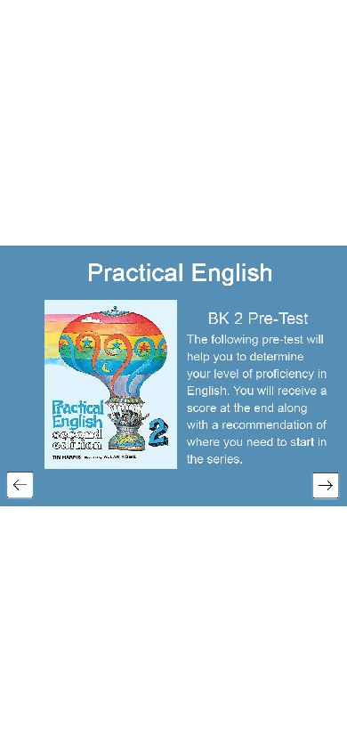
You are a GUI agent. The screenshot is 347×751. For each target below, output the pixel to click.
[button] (20, 485)
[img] (180, 273)
